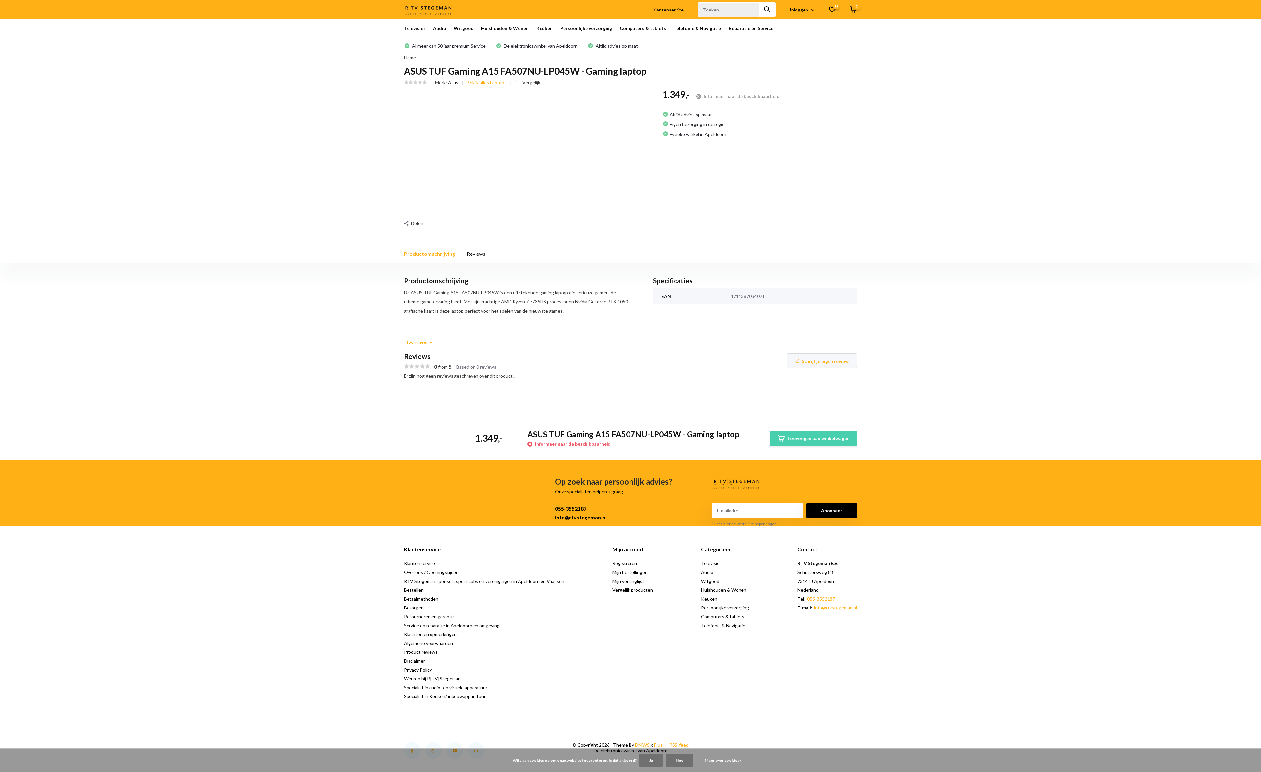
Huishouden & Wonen (505, 28)
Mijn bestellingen (630, 572)
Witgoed (464, 28)
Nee (679, 760)
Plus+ (660, 745)
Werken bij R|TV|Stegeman (432, 678)
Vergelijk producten (632, 590)
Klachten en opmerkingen (430, 634)
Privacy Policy (418, 670)
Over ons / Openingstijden (431, 572)
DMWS (642, 745)
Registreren (624, 563)
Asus (453, 82)
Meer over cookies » (723, 760)
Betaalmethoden (421, 599)
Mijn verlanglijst (628, 581)
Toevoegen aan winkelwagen (818, 438)
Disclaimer (414, 661)
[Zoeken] (767, 9)
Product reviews (421, 652)
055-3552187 (570, 508)
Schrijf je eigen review (825, 361)
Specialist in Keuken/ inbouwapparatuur (445, 696)
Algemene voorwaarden (428, 643)
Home (410, 57)
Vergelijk (531, 82)
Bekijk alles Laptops (487, 82)
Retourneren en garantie (429, 616)
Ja (651, 760)
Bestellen (414, 590)
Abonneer (831, 510)
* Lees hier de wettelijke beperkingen (744, 523)
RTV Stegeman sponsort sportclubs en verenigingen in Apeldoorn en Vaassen (484, 581)
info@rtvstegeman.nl (581, 517)
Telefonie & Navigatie (697, 28)
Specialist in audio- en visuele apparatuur (445, 687)
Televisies (415, 28)
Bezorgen (414, 607)
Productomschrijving (429, 254)
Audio (439, 28)
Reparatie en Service (751, 28)
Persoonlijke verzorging (586, 28)
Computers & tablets (643, 28)
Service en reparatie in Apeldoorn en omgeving (451, 625)
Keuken (544, 28)
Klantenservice (668, 9)
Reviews (476, 254)
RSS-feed (679, 745)
